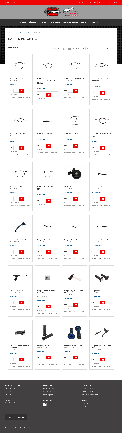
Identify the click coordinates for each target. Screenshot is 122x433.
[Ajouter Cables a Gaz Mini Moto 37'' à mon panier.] (48, 201)
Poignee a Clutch (16, 291)
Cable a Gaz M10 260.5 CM (74, 79)
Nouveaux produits (70, 22)
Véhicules (33, 22)
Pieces (16, 32)
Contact (84, 22)
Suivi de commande (49, 392)
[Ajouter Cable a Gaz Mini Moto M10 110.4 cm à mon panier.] (102, 93)
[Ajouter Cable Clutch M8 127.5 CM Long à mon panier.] (102, 148)
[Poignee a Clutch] (20, 277)
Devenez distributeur (16, 417)
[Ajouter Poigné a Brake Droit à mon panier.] (102, 199)
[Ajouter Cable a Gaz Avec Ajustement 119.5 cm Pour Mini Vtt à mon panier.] (48, 95)
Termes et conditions (88, 392)
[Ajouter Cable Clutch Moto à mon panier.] (21, 199)
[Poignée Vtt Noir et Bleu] (74, 332)
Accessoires (95, 22)
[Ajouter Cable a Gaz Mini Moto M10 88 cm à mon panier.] (21, 148)
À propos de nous (87, 388)
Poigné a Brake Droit (99, 187)
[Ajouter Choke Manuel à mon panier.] (75, 199)
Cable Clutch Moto (17, 187)
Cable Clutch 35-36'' (44, 134)
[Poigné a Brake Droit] (102, 174)
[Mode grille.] (64, 49)
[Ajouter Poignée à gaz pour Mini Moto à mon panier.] (75, 305)
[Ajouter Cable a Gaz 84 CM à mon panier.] (21, 91)
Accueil (23, 22)
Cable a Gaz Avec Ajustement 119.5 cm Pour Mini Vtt (47, 81)
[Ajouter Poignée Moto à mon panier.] (102, 302)
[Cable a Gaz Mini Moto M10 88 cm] (20, 121)
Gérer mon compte (49, 388)
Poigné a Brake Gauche (73, 240)
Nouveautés (85, 403)
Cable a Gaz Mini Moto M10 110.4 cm (100, 80)
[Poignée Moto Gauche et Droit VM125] (20, 332)
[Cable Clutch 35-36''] (47, 121)
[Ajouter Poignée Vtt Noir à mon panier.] (48, 357)
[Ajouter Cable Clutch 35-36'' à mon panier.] (48, 146)
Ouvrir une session (11, 2)
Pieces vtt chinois (25, 32)
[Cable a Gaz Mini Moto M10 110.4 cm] (102, 66)
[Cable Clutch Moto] (20, 174)
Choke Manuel (69, 187)
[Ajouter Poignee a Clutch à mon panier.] (21, 302)
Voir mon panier (48, 395)
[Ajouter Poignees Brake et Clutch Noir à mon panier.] (102, 359)
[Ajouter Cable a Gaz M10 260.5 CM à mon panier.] (75, 91)
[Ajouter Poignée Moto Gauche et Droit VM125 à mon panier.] (21, 359)
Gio (38, 295)
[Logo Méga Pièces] (61, 11)
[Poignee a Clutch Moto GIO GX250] (47, 277)
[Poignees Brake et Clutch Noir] (102, 332)
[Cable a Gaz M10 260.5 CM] (74, 66)
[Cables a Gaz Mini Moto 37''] (47, 174)
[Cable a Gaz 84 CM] (20, 66)
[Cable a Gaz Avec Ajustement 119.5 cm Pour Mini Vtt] (47, 66)
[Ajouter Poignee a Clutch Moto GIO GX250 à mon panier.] (48, 306)
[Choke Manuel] (74, 174)
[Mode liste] (69, 49)
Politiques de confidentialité (90, 395)
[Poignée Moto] (102, 277)
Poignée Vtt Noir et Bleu (73, 346)
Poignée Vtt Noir (43, 346)
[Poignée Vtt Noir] (47, 332)
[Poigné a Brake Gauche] (74, 227)
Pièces (43, 22)
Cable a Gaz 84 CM (17, 79)
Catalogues (55, 22)
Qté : (11, 90)
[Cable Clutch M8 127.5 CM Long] (102, 121)
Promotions (85, 406)
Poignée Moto (97, 291)
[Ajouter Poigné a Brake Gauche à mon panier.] (75, 252)
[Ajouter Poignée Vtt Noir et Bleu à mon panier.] (75, 357)
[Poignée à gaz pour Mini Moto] (74, 277)
